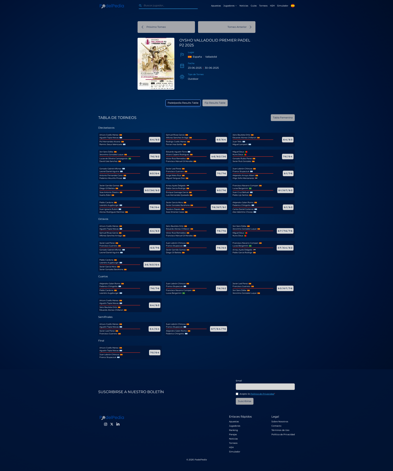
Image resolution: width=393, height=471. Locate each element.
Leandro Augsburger (109, 205)
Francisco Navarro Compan (245, 185)
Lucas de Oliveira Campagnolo (113, 158)
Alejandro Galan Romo (243, 202)
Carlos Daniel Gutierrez (243, 209)
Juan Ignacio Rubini (108, 209)
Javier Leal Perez (173, 168)
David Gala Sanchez (108, 161)
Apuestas (216, 5)
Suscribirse (244, 401)
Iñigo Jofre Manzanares (243, 178)
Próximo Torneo (156, 27)
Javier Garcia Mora (174, 202)
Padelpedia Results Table (183, 102)
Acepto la (257, 393)
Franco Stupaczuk (241, 171)
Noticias (243, 5)
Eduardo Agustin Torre (176, 152)
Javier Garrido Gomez (109, 185)
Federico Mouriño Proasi (110, 178)
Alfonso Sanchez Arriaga (177, 137)
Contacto (276, 425)
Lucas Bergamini (240, 188)
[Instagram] (105, 424)
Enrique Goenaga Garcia (177, 192)
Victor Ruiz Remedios (176, 158)
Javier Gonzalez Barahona (178, 205)
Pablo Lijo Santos (240, 195)
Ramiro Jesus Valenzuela (110, 144)
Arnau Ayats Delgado (176, 185)
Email (239, 380)
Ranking (233, 430)
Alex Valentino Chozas (243, 212)
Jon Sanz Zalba (106, 152)
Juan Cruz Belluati (241, 192)
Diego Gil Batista (107, 188)
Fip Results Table (215, 102)
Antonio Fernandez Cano (111, 175)
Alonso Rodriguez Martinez (111, 212)
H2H (272, 5)
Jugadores (234, 425)
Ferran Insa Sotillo (174, 144)
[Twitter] (111, 424)
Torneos (263, 5)
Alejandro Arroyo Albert (244, 175)
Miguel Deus (238, 152)
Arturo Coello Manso (109, 135)
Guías (254, 5)
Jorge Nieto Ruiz (173, 175)
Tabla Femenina (283, 117)
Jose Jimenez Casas (175, 212)
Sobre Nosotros (279, 421)
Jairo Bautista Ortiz (241, 135)
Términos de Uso (280, 430)
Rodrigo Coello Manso (176, 141)
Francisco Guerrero (175, 171)
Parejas (233, 434)
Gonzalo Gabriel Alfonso (110, 168)
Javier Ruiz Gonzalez (242, 161)
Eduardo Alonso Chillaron (244, 137)
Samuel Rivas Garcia (175, 135)
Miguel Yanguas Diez (175, 178)
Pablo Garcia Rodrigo (176, 188)
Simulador (282, 5)
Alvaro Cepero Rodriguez (177, 154)
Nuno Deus (238, 154)
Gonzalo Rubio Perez (242, 158)
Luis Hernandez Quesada (177, 195)
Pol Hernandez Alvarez (109, 141)
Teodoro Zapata (173, 209)
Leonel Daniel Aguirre (109, 171)
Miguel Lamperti (240, 144)
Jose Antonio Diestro (109, 192)
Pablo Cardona (106, 202)
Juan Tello (237, 141)
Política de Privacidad (262, 393)
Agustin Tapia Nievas (109, 137)
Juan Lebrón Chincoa (242, 168)
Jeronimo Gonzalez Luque (111, 154)
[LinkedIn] (117, 424)
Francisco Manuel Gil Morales (179, 161)
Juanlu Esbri (105, 195)
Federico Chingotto (242, 205)
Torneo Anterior (237, 27)
